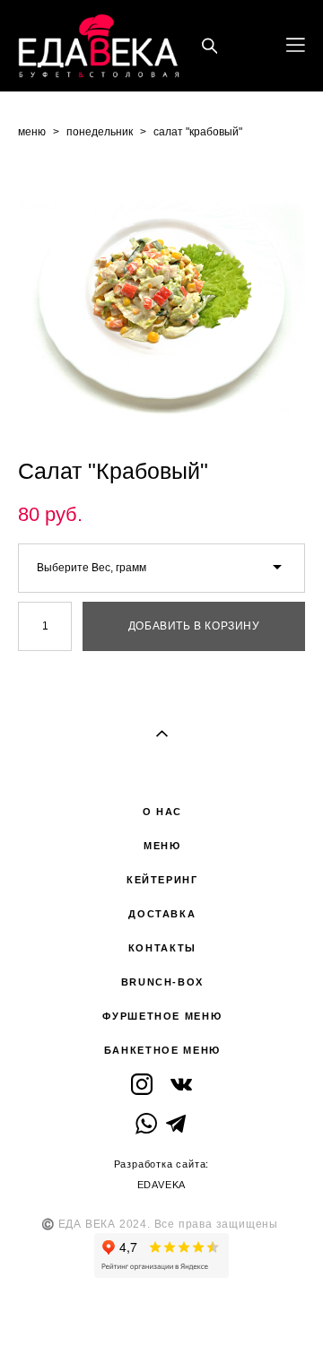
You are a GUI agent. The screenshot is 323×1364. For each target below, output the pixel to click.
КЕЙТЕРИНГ (162, 879)
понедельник (99, 132)
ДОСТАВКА (162, 913)
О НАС (162, 811)
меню (32, 132)
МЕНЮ (162, 845)
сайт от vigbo (161, 1321)
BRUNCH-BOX (163, 982)
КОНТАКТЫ (162, 948)
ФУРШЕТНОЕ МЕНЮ (162, 1016)
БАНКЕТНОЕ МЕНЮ (162, 1050)
